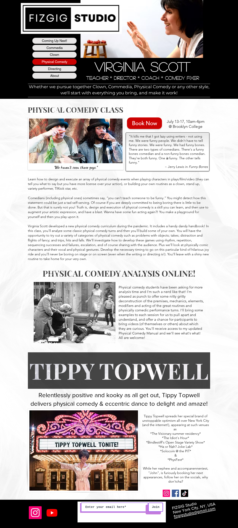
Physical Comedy (54, 62)
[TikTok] (184, 493)
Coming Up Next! (54, 41)
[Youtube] (52, 512)
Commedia (54, 48)
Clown (54, 55)
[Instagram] (166, 493)
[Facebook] (175, 493)
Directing (54, 69)
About (54, 76)
